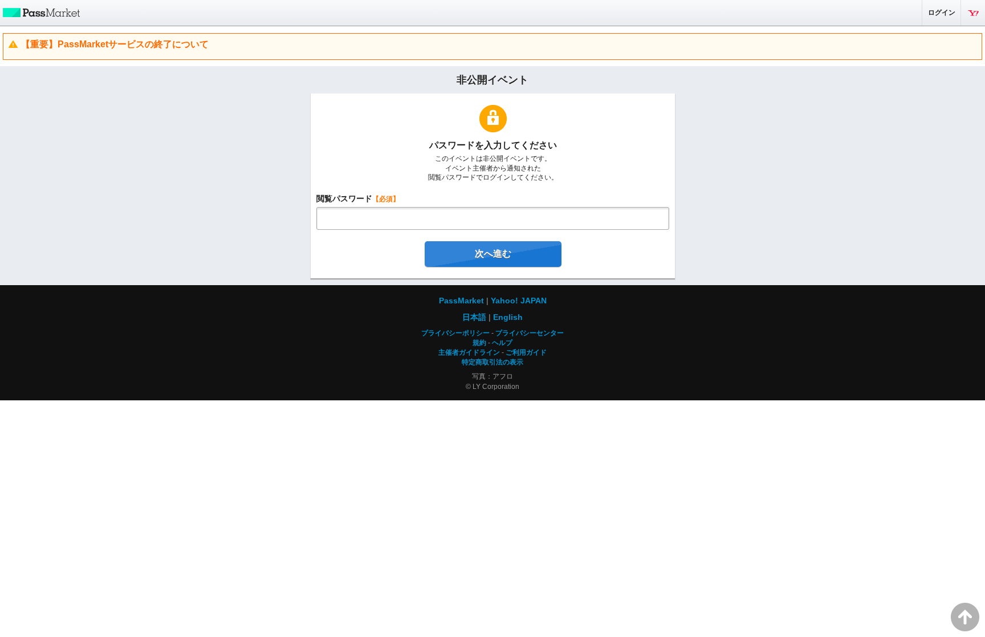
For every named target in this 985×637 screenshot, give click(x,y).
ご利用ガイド (526, 352)
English (508, 317)
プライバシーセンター (529, 333)
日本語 (474, 317)
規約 (479, 343)
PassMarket (40, 12)
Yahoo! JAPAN (973, 13)
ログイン (941, 13)
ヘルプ (502, 343)
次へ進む (493, 253)
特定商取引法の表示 (492, 362)
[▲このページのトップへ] (965, 617)
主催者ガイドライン (469, 352)
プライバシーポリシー (455, 333)
